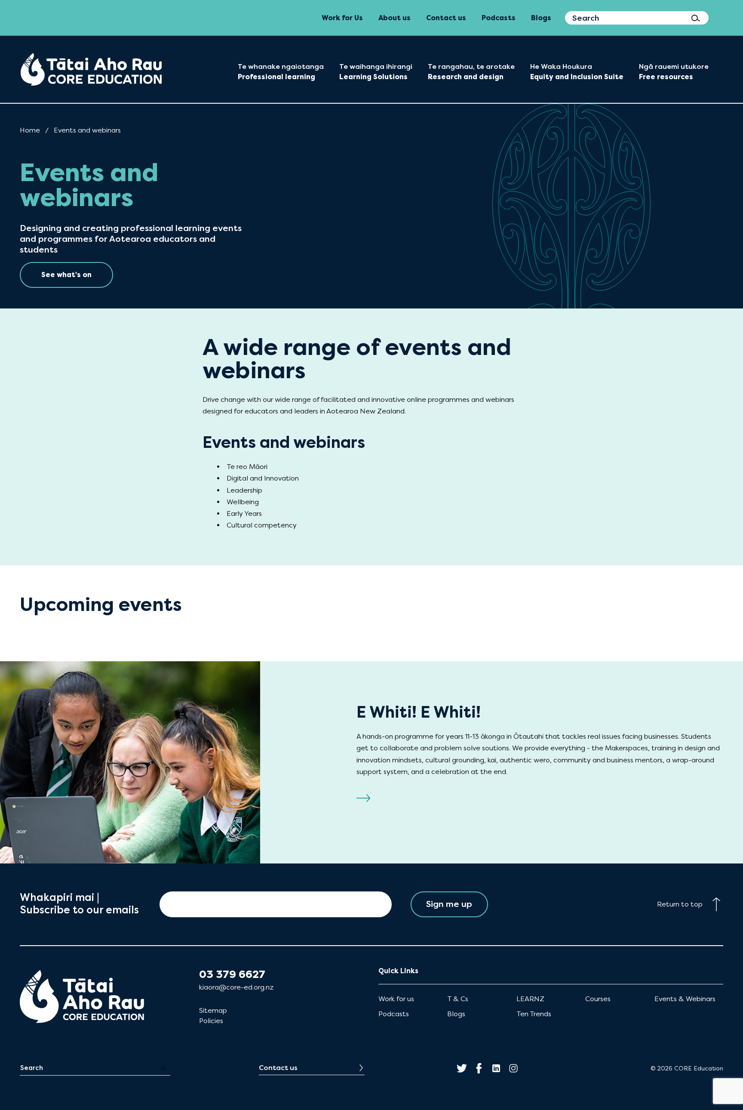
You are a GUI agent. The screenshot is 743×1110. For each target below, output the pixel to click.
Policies (211, 1021)
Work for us (396, 999)
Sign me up (449, 904)
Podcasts (393, 1014)
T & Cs (457, 999)
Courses (598, 999)
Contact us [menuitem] (446, 18)
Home (30, 130)
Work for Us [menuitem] (342, 18)
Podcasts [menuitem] (499, 18)
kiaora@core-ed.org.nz (236, 987)
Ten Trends (533, 1014)
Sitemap (213, 1010)
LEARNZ (530, 999)
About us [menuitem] (394, 18)
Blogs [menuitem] (541, 18)
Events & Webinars (684, 999)
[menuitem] (91, 69)
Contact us (278, 1068)
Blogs (456, 1014)
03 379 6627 (232, 974)
